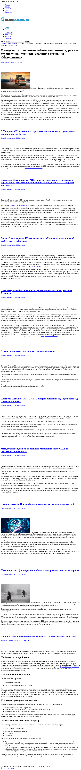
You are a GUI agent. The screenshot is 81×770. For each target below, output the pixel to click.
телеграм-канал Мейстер (18, 205)
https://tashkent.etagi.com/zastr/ (69, 667)
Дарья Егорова (6, 138)
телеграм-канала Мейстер (33, 168)
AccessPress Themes (44, 766)
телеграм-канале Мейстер (49, 336)
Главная (7, 5)
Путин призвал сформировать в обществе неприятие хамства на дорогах (40, 570)
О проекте (8, 12)
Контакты (8, 8)
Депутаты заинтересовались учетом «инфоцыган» (28, 351)
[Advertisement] (40, 67)
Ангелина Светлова (7, 641)
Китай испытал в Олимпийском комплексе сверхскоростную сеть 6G (38, 504)
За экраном (8, 33)
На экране (8, 34)
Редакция (8, 10)
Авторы (7, 7)
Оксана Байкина (6, 508)
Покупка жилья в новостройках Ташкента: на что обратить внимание (38, 636)
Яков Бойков (5, 62)
